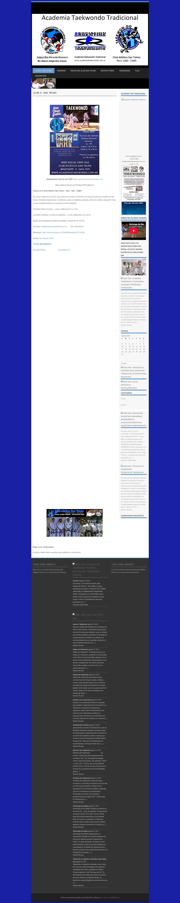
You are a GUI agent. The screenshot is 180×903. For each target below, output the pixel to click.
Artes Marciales (129, 388)
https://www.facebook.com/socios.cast (87, 179)
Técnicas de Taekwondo (132, 472)
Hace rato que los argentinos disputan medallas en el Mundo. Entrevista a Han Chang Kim (133, 295)
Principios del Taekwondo (81, 778)
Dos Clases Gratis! (46, 238)
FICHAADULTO (64, 250)
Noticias (123, 405)
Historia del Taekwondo (81, 675)
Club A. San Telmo (43, 71)
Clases (123, 398)
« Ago (124, 359)
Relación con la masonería (82, 700)
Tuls (137, 71)
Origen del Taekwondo (80, 649)
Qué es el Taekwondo (80, 624)
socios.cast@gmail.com (133, 156)
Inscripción (40, 76)
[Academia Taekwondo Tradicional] (90, 39)
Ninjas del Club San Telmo (83, 71)
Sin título (124, 431)
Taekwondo (124, 71)
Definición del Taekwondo (81, 750)
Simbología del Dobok (80, 831)
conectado (54, 552)
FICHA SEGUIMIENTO (42, 244)
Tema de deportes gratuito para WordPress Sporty (80, 897)
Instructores (107, 71)
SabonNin (61, 71)
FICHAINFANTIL (39, 250)
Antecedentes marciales (81, 725)
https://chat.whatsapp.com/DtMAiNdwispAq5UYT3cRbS (63, 232)
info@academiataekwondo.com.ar (54, 226)
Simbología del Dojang (80, 806)
